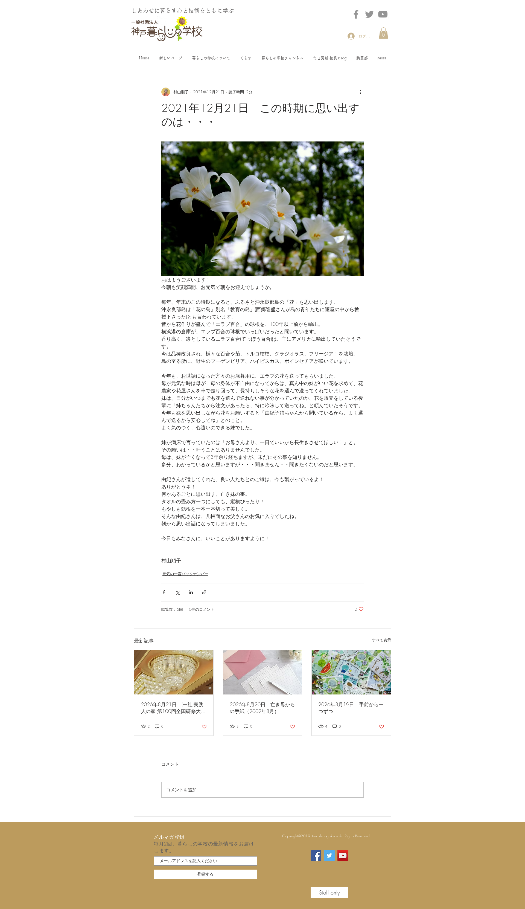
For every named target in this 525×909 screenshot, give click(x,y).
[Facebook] (356, 14)
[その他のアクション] (360, 92)
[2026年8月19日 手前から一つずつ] (351, 672)
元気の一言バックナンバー (185, 573)
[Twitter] (369, 14)
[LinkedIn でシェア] (190, 592)
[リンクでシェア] (204, 592)
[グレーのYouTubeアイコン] (383, 14)
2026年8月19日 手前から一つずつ (351, 707)
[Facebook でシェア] (164, 592)
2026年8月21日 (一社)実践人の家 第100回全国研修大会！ (172, 708)
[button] (383, 33)
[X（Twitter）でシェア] (177, 592)
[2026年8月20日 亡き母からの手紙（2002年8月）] (262, 672)
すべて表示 (381, 639)
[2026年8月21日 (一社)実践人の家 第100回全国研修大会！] (173, 672)
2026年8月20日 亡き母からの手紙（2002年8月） (262, 707)
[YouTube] (342, 855)
